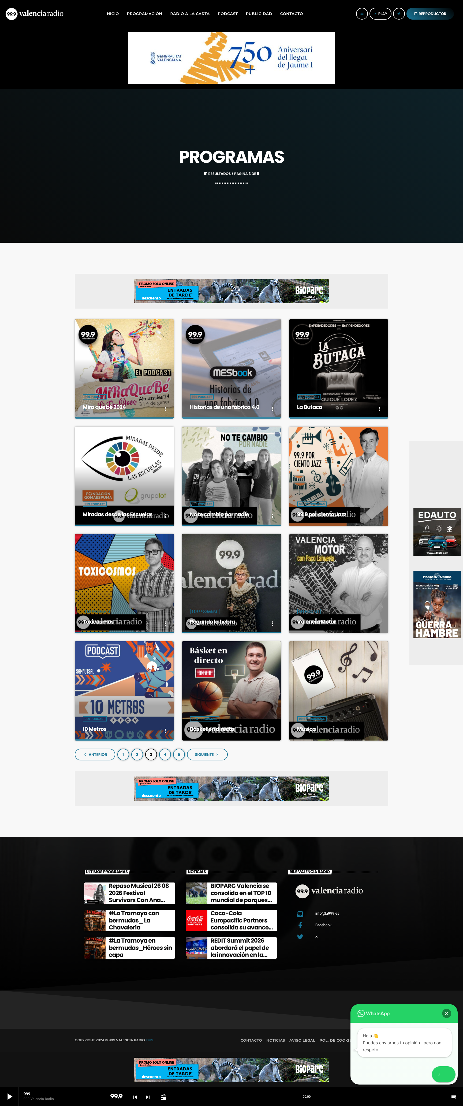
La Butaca (309, 407)
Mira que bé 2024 (104, 407)
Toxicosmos (98, 621)
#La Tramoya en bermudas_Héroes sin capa (140, 947)
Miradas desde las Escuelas (118, 514)
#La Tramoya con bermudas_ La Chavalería (134, 920)
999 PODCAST (95, 397)
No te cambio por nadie (219, 514)
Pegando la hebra (212, 621)
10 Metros (95, 729)
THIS (149, 1040)
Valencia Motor (316, 621)
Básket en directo (212, 729)
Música (306, 729)
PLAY (380, 13)
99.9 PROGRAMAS (312, 504)
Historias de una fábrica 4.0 (224, 407)
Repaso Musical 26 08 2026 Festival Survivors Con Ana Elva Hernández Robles (139, 900)
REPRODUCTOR (430, 13)
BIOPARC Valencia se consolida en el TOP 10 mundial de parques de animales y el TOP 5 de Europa (242, 900)
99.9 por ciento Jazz (321, 514)
